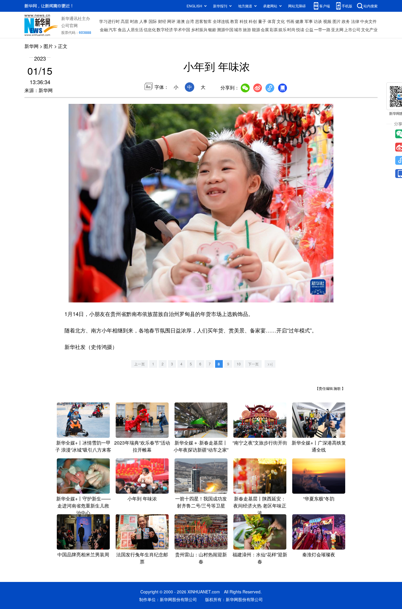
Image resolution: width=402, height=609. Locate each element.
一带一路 (322, 29)
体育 (272, 21)
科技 (244, 21)
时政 (134, 21)
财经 (162, 21)
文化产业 (369, 29)
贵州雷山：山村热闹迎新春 (201, 558)
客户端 (324, 5)
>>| (270, 363)
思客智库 (203, 21)
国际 (153, 21)
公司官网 (69, 25)
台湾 (190, 21)
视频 (327, 21)
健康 (299, 21)
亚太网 (337, 29)
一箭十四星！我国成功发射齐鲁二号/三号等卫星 (201, 502)
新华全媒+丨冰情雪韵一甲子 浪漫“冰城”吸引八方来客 (83, 446)
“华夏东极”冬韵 (318, 498)
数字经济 (165, 29)
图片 (337, 21)
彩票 (274, 29)
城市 (238, 29)
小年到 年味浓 (142, 498)
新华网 (31, 46)
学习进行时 (109, 21)
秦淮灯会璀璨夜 (318, 554)
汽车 (113, 29)
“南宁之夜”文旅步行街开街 (259, 442)
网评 (171, 21)
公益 (309, 29)
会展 (265, 29)
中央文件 (368, 21)
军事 (309, 21)
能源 (256, 29)
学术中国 (182, 29)
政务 (346, 21)
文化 (281, 21)
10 (239, 363)
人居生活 (135, 29)
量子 (262, 21)
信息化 (150, 29)
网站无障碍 (297, 5)
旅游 (247, 29)
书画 (290, 21)
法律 (355, 21)
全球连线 (221, 21)
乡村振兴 (199, 29)
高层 (125, 21)
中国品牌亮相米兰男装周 (83, 554)
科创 (253, 21)
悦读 (300, 29)
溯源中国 (225, 29)
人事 (143, 21)
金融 (104, 29)
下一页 (253, 363)
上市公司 (352, 29)
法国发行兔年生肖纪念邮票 (142, 558)
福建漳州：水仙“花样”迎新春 (259, 558)
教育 (234, 21)
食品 (122, 29)
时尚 (291, 29)
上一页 (139, 363)
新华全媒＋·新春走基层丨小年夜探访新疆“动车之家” (201, 446)
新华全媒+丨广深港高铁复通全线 (319, 446)
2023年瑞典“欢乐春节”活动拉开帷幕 (142, 446)
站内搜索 (370, 5)
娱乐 (282, 29)
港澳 (181, 21)
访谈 (318, 21)
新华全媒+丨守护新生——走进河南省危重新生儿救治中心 (83, 505)
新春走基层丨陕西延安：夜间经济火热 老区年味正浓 (259, 505)
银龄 (212, 29)
